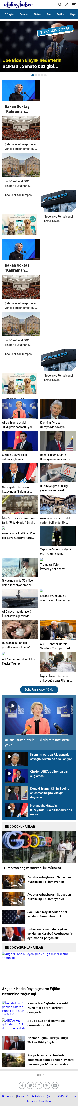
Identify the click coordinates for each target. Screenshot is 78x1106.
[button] (32, 75)
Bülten (37, 14)
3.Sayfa (9, 14)
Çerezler (51, 1096)
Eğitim (60, 14)
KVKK (61, 1096)
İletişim (21, 1096)
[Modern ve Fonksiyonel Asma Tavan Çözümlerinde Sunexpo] (58, 200)
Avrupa (24, 14)
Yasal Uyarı (45, 1101)
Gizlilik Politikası (36, 1096)
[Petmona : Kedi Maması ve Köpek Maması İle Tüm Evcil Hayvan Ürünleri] (19, 223)
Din (49, 14)
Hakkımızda (9, 1096)
